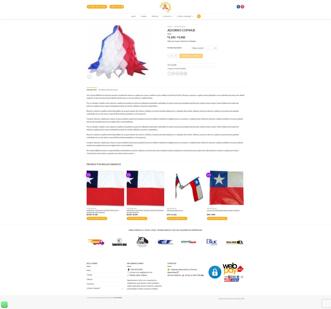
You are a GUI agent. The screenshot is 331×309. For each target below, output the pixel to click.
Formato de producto (174, 48)
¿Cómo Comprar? (184, 16)
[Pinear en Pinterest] (181, 74)
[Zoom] (89, 77)
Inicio (133, 16)
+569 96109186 (136, 269)
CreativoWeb (117, 298)
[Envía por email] (177, 74)
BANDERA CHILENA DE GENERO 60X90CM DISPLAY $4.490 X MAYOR (145, 211)
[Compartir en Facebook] (169, 74)
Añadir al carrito (191, 56)
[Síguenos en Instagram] (242, 7)
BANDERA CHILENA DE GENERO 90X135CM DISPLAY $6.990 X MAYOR (102, 211)
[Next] (244, 196)
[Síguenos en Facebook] (238, 7)
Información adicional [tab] (108, 90)
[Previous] (87, 196)
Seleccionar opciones (97, 218)
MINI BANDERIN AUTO (175, 211)
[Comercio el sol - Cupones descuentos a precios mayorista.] (165, 6)
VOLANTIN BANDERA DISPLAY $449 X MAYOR (223, 211)
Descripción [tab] (92, 90)
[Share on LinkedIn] (185, 74)
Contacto (167, 16)
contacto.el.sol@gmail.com (141, 272)
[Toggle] (122, 288)
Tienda (143, 16)
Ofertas (155, 16)
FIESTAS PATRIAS (179, 26)
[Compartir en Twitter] (173, 74)
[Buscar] (199, 16)
